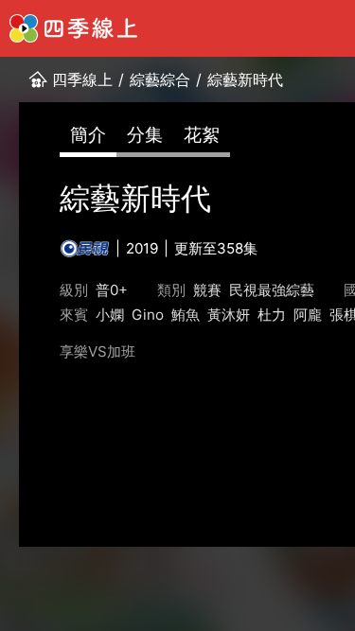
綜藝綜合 (160, 79)
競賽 (207, 290)
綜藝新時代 (245, 79)
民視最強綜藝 (271, 290)
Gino (148, 315)
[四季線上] (73, 28)
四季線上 (82, 79)
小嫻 (110, 315)
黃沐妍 (228, 315)
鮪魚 (185, 315)
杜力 (271, 315)
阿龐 (307, 315)
